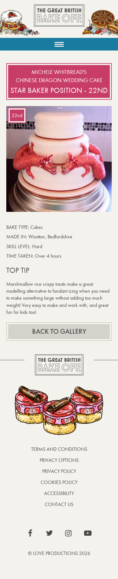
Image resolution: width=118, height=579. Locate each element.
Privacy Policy (59, 471)
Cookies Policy (59, 482)
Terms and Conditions (59, 449)
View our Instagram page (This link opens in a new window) (68, 533)
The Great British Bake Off (59, 21)
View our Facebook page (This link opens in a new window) (30, 533)
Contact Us (59, 504)
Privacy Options (59, 460)
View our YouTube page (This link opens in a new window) (88, 533)
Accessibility (59, 493)
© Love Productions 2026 (59, 553)
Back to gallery (59, 331)
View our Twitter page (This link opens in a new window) (49, 533)
